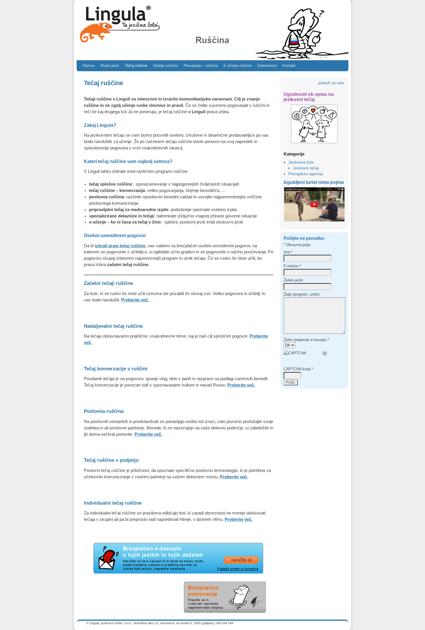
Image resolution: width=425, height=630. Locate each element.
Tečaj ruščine (136, 65)
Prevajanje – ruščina (201, 65)
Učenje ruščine (165, 65)
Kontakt (288, 65)
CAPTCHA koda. (298, 369)
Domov (89, 65)
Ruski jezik (110, 65)
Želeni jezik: (294, 280)
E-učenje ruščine (237, 65)
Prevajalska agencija (305, 174)
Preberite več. (135, 300)
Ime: (288, 252)
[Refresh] (325, 353)
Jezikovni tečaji (306, 168)
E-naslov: (292, 266)
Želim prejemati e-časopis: (306, 340)
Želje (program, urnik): (302, 294)
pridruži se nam (331, 83)
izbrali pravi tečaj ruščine (120, 245)
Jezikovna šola (300, 162)
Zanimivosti (267, 65)
